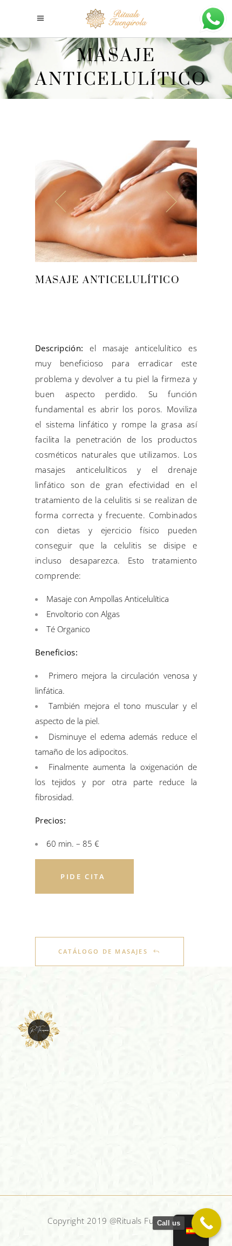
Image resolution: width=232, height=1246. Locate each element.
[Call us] (206, 1223)
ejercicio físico (130, 530)
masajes (50, 469)
